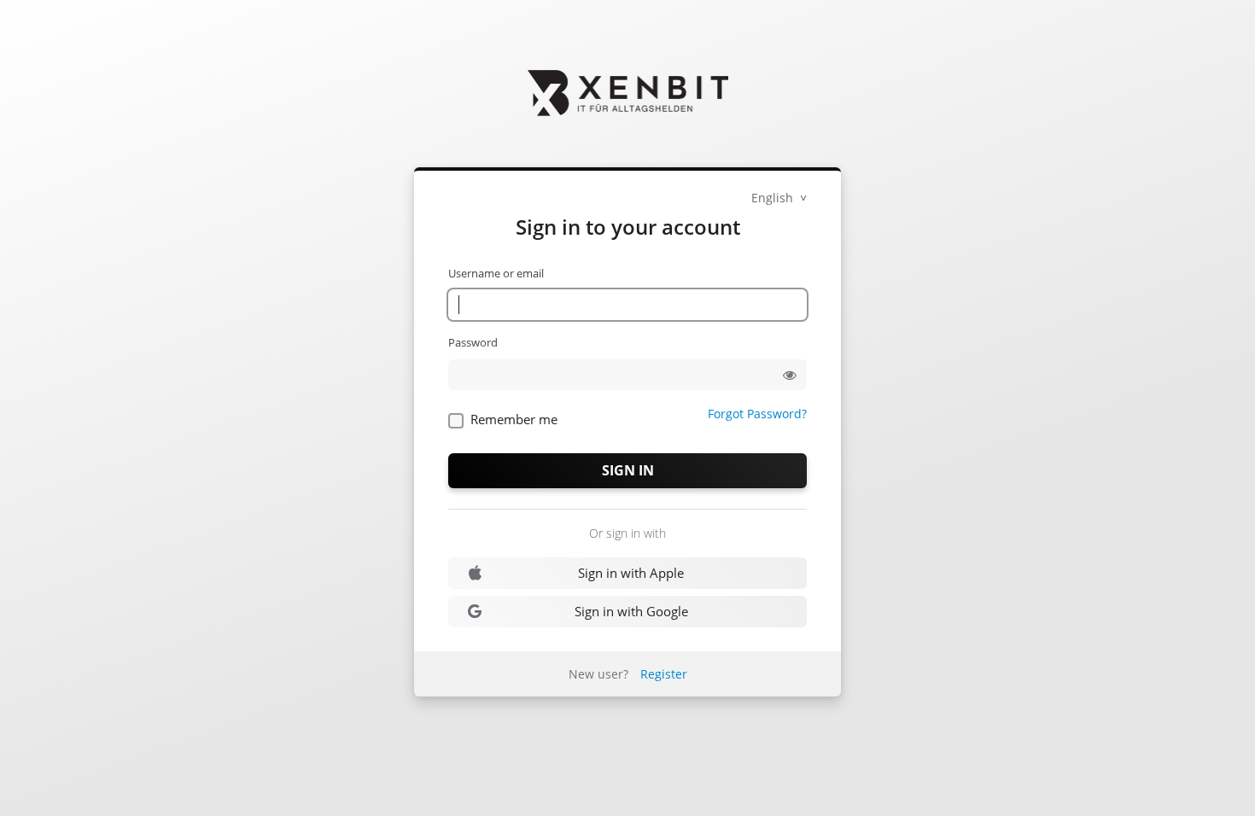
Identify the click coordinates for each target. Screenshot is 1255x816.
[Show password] (790, 374)
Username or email (496, 273)
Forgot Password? (757, 413)
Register (663, 674)
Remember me (513, 419)
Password (473, 342)
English (774, 197)
